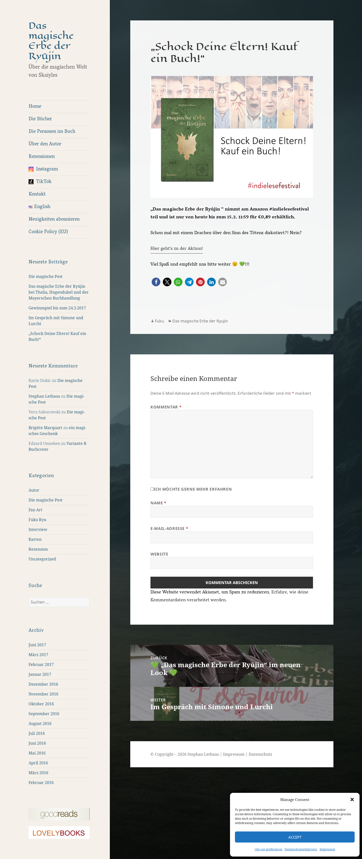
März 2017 (38, 654)
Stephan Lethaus (44, 396)
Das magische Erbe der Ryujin (200, 321)
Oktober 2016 (41, 704)
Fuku (159, 321)
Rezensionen (42, 157)
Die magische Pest (46, 276)
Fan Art (35, 509)
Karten (35, 539)
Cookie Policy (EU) (48, 232)
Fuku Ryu (37, 519)
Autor (34, 490)
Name (158, 503)
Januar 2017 (40, 674)
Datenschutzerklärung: (301, 849)
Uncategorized (42, 559)
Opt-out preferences (268, 849)
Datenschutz (260, 754)
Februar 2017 (41, 664)
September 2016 (44, 713)
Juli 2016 (37, 733)
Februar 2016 (41, 782)
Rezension (38, 549)
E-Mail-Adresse (169, 528)
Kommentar (165, 407)
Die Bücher (40, 119)
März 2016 (38, 772)
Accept (294, 837)
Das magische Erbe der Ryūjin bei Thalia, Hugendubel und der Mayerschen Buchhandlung (59, 292)
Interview (38, 529)
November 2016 (43, 694)
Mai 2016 (37, 753)
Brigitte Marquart (45, 427)
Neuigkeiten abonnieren (54, 219)
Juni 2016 (37, 743)
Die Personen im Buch (52, 131)
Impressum (327, 849)
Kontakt (37, 194)
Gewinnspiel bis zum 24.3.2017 (57, 308)
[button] (352, 799)
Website (159, 554)
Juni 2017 (37, 645)
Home (35, 106)
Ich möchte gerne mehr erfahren (193, 489)
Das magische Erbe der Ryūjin (51, 40)
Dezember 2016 (43, 684)
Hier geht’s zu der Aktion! (176, 248)
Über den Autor (45, 144)
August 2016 (40, 723)
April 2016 (38, 763)
